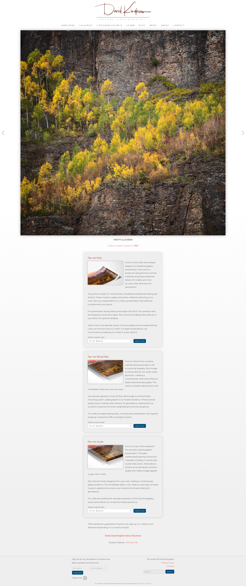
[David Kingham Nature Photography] (123, 19)
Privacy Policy (167, 563)
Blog (142, 25)
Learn (131, 25)
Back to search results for (123, 245)
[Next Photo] (241, 139)
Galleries (86, 25)
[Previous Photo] (4, 139)
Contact (178, 25)
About (165, 25)
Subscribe (68, 25)
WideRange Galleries (144, 583)
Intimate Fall (131, 542)
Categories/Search (109, 25)
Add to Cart (140, 341)
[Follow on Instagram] (85, 578)
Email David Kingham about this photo (123, 535)
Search (170, 572)
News (153, 25)
